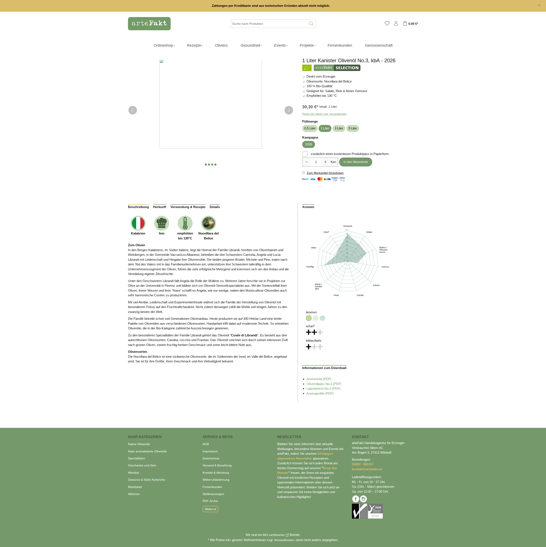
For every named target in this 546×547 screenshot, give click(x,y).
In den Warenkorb (356, 162)
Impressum (210, 451)
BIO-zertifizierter (274, 535)
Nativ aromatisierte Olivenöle (147, 451)
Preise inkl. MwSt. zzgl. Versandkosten (324, 114)
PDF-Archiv (210, 501)
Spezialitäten (136, 458)
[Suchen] (311, 23)
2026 (308, 144)
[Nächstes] (289, 110)
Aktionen (134, 494)
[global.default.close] (539, 4)
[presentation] (138, 206)
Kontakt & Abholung (216, 472)
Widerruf (210, 509)
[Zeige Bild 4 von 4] (215, 165)
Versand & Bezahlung (217, 465)
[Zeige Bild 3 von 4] (212, 165)
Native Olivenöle (139, 444)
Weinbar (133, 472)
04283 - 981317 (362, 464)
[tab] (138, 204)
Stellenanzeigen (213, 494)
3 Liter (339, 128)
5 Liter (353, 128)
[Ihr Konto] (396, 23)
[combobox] (269, 23)
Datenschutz (211, 458)
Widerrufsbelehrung (216, 479)
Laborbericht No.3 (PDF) (323, 388)
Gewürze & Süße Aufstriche (146, 479)
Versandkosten (284, 540)
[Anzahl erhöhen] (325, 162)
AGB (206, 444)
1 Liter (325, 128)
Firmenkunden (212, 487)
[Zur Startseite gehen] (147, 23)
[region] (273, 6)
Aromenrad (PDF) (318, 379)
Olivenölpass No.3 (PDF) (323, 384)
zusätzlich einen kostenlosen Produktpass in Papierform (350, 154)
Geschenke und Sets (142, 465)
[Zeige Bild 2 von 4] (209, 165)
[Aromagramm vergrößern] (347, 261)
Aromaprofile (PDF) (320, 393)
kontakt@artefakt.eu (367, 469)
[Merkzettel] (387, 23)
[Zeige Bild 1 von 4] (206, 165)
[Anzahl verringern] (306, 162)
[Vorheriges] (132, 110)
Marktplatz (135, 487)
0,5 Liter (309, 128)
